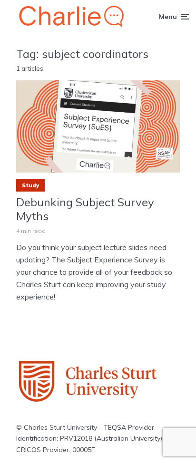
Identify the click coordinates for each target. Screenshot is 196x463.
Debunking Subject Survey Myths (85, 209)
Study (30, 185)
